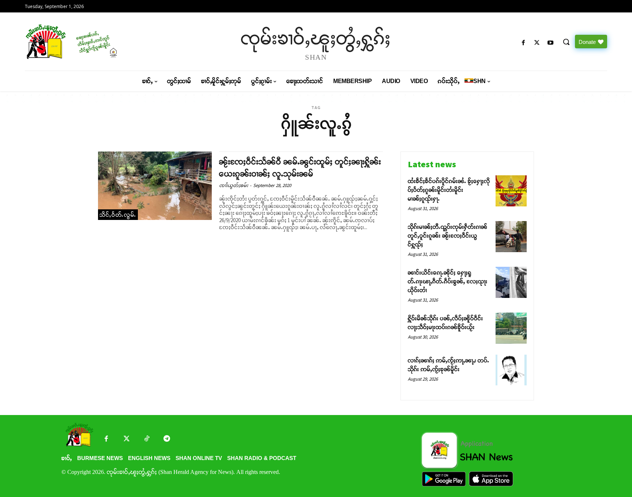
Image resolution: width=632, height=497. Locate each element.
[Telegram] (166, 439)
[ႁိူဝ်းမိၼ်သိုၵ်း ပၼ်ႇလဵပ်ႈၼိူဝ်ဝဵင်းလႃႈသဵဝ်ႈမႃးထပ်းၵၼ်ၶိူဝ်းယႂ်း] (511, 328)
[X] (537, 43)
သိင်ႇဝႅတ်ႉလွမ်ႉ (117, 215)
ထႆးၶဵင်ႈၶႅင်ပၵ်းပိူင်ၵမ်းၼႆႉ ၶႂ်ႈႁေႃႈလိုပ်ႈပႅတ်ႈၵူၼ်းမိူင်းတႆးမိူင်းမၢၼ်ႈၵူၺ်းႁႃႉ (449, 190)
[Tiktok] (146, 439)
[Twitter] (126, 439)
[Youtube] (551, 43)
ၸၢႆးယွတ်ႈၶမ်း (233, 185)
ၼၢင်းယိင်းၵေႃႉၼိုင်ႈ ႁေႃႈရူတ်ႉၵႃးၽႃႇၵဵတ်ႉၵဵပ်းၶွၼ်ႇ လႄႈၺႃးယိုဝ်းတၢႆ (448, 281)
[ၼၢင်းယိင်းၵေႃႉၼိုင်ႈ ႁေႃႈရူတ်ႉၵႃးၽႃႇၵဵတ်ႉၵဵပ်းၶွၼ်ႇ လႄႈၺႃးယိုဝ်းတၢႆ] (511, 282)
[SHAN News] (95, 41)
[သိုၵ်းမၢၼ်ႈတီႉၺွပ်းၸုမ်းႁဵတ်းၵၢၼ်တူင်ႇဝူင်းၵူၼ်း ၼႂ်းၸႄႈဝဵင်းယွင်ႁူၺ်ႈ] (511, 236)
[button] (566, 42)
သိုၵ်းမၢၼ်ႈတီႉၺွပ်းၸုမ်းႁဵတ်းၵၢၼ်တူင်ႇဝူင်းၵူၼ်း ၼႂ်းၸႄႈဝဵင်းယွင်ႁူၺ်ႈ (448, 235)
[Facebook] (523, 43)
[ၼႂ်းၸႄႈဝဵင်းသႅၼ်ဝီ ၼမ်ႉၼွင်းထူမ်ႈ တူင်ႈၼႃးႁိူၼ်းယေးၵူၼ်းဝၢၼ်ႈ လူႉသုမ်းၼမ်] (155, 186)
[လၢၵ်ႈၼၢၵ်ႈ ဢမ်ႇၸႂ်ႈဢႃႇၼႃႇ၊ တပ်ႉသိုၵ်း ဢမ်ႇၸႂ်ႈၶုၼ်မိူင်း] (511, 370)
